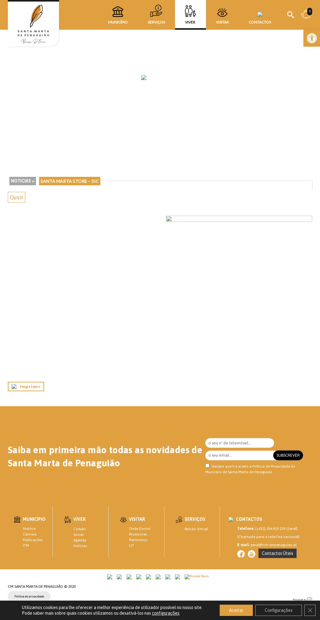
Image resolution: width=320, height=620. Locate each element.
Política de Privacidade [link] (271, 466)
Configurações (278, 610)
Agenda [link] (79, 540)
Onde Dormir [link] (140, 528)
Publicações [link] (32, 540)
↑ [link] (302, 602)
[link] (312, 38)
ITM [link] (26, 545)
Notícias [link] (80, 546)
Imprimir (28, 386)
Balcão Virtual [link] (196, 529)
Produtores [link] (138, 534)
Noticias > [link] (22, 180)
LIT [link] (131, 545)
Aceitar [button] (236, 610)
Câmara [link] (30, 534)
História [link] (29, 528)
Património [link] (138, 540)
